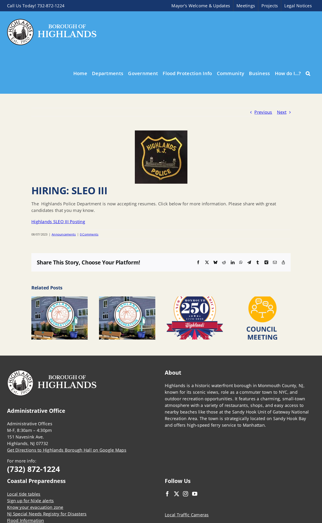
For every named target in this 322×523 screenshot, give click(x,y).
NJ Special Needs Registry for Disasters (47, 514)
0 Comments (89, 234)
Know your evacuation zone (35, 507)
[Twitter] (176, 493)
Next (281, 112)
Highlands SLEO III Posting (58, 221)
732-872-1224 (50, 5)
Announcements (64, 234)
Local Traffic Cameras (187, 515)
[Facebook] (167, 493)
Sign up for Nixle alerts (30, 500)
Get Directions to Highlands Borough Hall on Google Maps (66, 450)
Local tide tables (24, 494)
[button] (308, 73)
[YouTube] (194, 493)
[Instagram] (185, 493)
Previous (263, 112)
